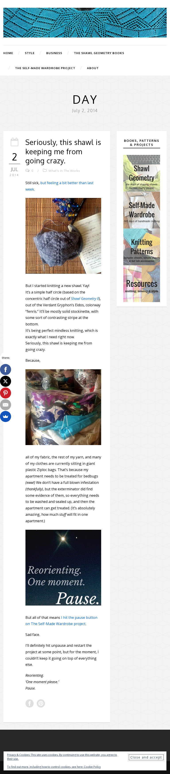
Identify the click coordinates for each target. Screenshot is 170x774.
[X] (5, 381)
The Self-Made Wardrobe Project (45, 68)
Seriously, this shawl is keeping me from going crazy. (63, 151)
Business (54, 53)
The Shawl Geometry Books (99, 53)
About (93, 68)
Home (8, 53)
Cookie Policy (92, 767)
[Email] (5, 404)
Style (30, 53)
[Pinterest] (5, 393)
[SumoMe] (5, 416)
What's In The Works (64, 170)
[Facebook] (5, 369)
